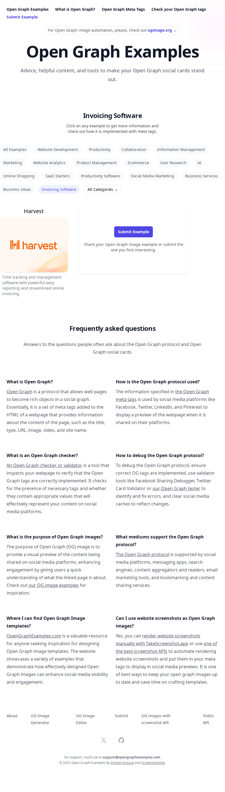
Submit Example (22, 17)
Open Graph (19, 392)
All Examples (15, 149)
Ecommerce (138, 162)
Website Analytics (49, 162)
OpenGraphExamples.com (34, 636)
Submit (121, 715)
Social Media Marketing (152, 175)
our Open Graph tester (176, 488)
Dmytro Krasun (122, 762)
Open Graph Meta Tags (123, 9)
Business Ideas (17, 189)
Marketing (12, 162)
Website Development (58, 149)
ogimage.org (162, 30)
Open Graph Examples (28, 9)
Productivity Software (100, 175)
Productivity (100, 149)
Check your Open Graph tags (178, 9)
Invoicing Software (59, 189)
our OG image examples (54, 585)
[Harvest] (34, 250)
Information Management (181, 149)
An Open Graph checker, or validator (44, 465)
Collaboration (134, 149)
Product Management (97, 162)
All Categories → (103, 189)
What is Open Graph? (75, 9)
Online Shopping (19, 175)
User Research (173, 162)
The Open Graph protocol (142, 554)
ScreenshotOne (153, 762)
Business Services (201, 175)
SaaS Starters (58, 175)
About (12, 715)
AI (199, 162)
